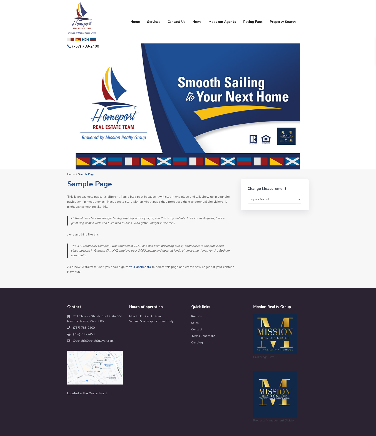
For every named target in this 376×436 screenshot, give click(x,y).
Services (153, 22)
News (197, 22)
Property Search (283, 22)
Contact (196, 330)
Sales (195, 323)
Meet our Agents (222, 22)
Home (135, 22)
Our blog (197, 343)
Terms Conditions (203, 336)
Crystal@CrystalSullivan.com (93, 341)
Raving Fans (253, 22)
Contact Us (176, 22)
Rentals (196, 316)
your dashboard (140, 267)
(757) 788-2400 (85, 46)
